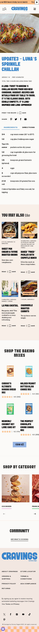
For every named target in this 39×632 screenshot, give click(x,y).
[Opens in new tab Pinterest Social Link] (4, 619)
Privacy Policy (9, 584)
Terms (7, 604)
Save (24, 113)
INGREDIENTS (10, 127)
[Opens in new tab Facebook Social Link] (10, 614)
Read (4, 271)
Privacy (16, 604)
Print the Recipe (9, 113)
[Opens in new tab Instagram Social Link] (17, 614)
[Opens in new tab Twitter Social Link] (4, 614)
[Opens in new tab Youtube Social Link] (23, 614)
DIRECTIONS (28, 127)
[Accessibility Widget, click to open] (3, 629)
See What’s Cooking (19, 539)
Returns (6, 588)
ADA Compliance (28, 584)
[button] (37, 2)
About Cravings (10, 571)
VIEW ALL (19, 444)
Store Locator (28, 571)
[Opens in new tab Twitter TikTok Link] (29, 614)
